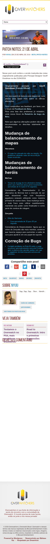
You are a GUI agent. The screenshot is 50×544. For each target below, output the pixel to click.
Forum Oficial (22, 88)
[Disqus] (24, 377)
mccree (29, 278)
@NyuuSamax (25, 307)
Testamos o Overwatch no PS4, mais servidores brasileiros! (11, 335)
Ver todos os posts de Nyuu (14, 311)
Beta (34, 55)
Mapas (21, 278)
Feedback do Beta (23, 109)
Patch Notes (42, 55)
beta (5, 278)
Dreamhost (34, 540)
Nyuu (8, 55)
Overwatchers (24, 9)
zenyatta (38, 278)
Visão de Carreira (27, 303)
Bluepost (13, 278)
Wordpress (18, 538)
